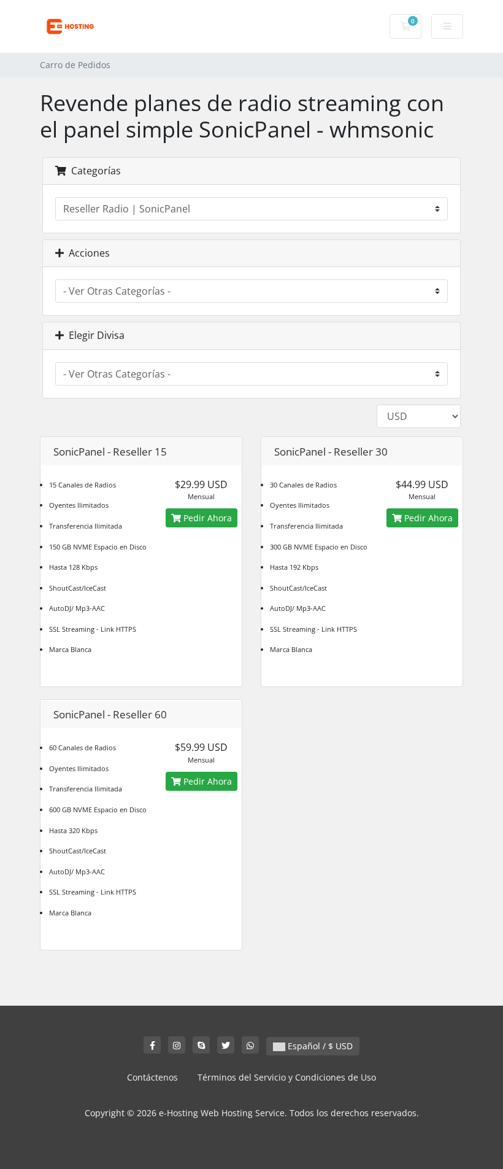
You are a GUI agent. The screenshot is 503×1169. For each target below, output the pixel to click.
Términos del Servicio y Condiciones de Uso (287, 1077)
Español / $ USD (319, 1046)
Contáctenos (152, 1077)
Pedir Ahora (206, 518)
